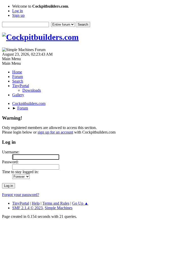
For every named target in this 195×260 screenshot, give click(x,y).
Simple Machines (58, 208)
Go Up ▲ (80, 203)
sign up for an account (55, 132)
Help (36, 203)
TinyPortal (20, 203)
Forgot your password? (20, 194)
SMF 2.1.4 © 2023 (27, 208)
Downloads (31, 90)
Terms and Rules (55, 203)
